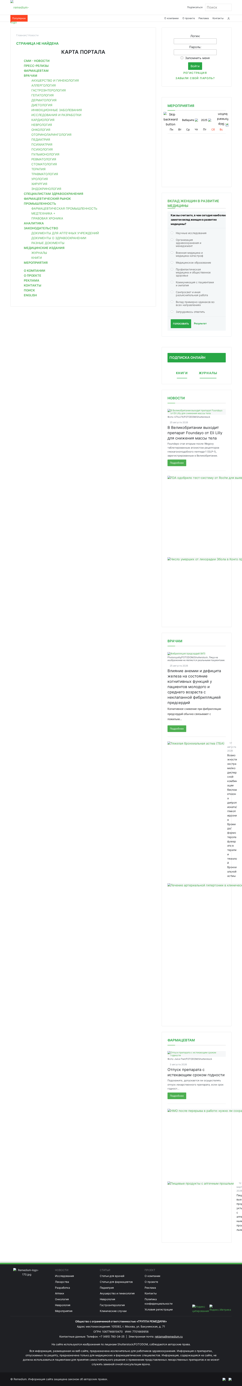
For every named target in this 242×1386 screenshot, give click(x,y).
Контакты (218, 18)
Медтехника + (43, 213)
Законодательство (41, 228)
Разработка (62, 1287)
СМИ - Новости (37, 61)
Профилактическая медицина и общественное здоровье (193, 272)
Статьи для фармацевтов (116, 1281)
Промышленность (40, 203)
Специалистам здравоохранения (53, 194)
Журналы (39, 253)
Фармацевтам (36, 71)
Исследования (64, 1276)
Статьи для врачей (112, 1276)
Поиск (29, 290)
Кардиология (42, 120)
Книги (36, 258)
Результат (200, 323)
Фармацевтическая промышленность (64, 208)
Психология (42, 149)
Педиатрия (40, 139)
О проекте (188, 18)
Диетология (41, 105)
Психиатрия (41, 144)
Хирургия (39, 184)
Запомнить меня (197, 58)
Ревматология (43, 159)
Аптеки (59, 1293)
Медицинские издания (44, 248)
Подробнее (177, 462)
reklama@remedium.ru (169, 1336)
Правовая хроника (47, 218)
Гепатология (42, 95)
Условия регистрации (159, 1309)
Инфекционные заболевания (56, 110)
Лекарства (62, 1281)
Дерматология (44, 100)
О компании (171, 18)
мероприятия (181, 106)
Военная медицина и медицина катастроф (189, 254)
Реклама (204, 18)
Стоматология (44, 164)
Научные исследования (191, 233)
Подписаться (194, 7)
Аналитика (34, 223)
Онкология (40, 130)
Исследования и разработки (56, 115)
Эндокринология (46, 189)
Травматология (44, 174)
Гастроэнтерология (48, 90)
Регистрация (195, 72)
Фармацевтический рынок (47, 199)
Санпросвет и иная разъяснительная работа (192, 293)
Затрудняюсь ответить (190, 311)
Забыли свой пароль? (195, 78)
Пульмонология (45, 154)
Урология (39, 179)
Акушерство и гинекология (55, 80)
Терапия (38, 169)
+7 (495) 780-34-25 (112, 1336)
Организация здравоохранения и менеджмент (188, 242)
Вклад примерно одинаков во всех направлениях (195, 303)
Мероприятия (36, 263)
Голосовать (181, 323)
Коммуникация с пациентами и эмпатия (195, 284)
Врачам (30, 75)
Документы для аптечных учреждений (65, 233)
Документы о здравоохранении (58, 238)
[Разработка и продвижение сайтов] (223, 1379)
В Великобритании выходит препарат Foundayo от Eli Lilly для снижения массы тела (195, 432)
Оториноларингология (51, 135)
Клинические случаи (113, 1311)
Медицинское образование (193, 262)
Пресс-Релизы (36, 66)
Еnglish (30, 295)
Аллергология (43, 85)
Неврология (41, 125)
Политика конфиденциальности (158, 1301)
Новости (176, 398)
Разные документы (47, 243)
